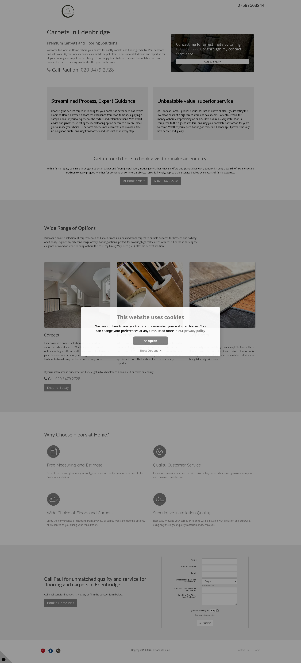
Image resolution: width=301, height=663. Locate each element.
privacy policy (194, 330)
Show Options (150, 350)
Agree (152, 341)
